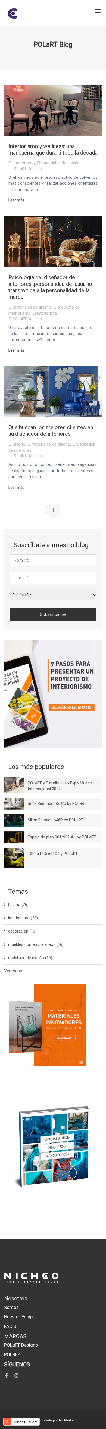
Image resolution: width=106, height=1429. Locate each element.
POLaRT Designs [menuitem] (21, 1345)
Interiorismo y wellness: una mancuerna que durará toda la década (53, 149)
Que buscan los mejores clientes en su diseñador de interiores (50, 430)
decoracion (22, 931)
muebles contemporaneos (36, 944)
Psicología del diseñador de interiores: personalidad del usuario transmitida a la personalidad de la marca (50, 287)
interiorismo (24, 163)
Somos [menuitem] (11, 1307)
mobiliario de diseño (30, 957)
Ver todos (13, 971)
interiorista (47, 313)
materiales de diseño (60, 163)
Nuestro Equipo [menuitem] (19, 1316)
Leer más (16, 200)
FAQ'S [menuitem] (10, 1326)
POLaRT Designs (26, 168)
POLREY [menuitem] (12, 1354)
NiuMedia (66, 1420)
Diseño (19, 444)
